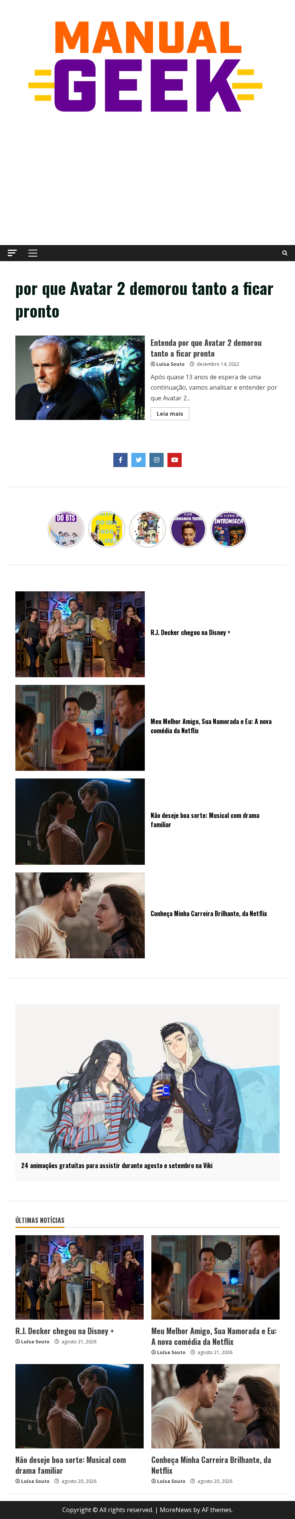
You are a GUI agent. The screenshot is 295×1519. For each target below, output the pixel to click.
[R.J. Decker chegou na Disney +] (79, 1277)
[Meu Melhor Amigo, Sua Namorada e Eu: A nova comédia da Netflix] (215, 1277)
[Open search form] (284, 253)
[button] (12, 253)
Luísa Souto (170, 364)
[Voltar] (52, 529)
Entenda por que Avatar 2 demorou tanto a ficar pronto (80, 378)
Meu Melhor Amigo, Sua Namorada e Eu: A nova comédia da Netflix (214, 1336)
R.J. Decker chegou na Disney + (64, 1330)
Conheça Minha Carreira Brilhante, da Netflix (211, 1465)
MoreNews (176, 1510)
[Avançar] (242, 529)
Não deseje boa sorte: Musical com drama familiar (70, 1465)
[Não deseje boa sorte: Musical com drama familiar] (79, 1406)
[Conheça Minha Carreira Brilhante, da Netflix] (215, 1406)
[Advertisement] (147, 180)
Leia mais (173, 415)
